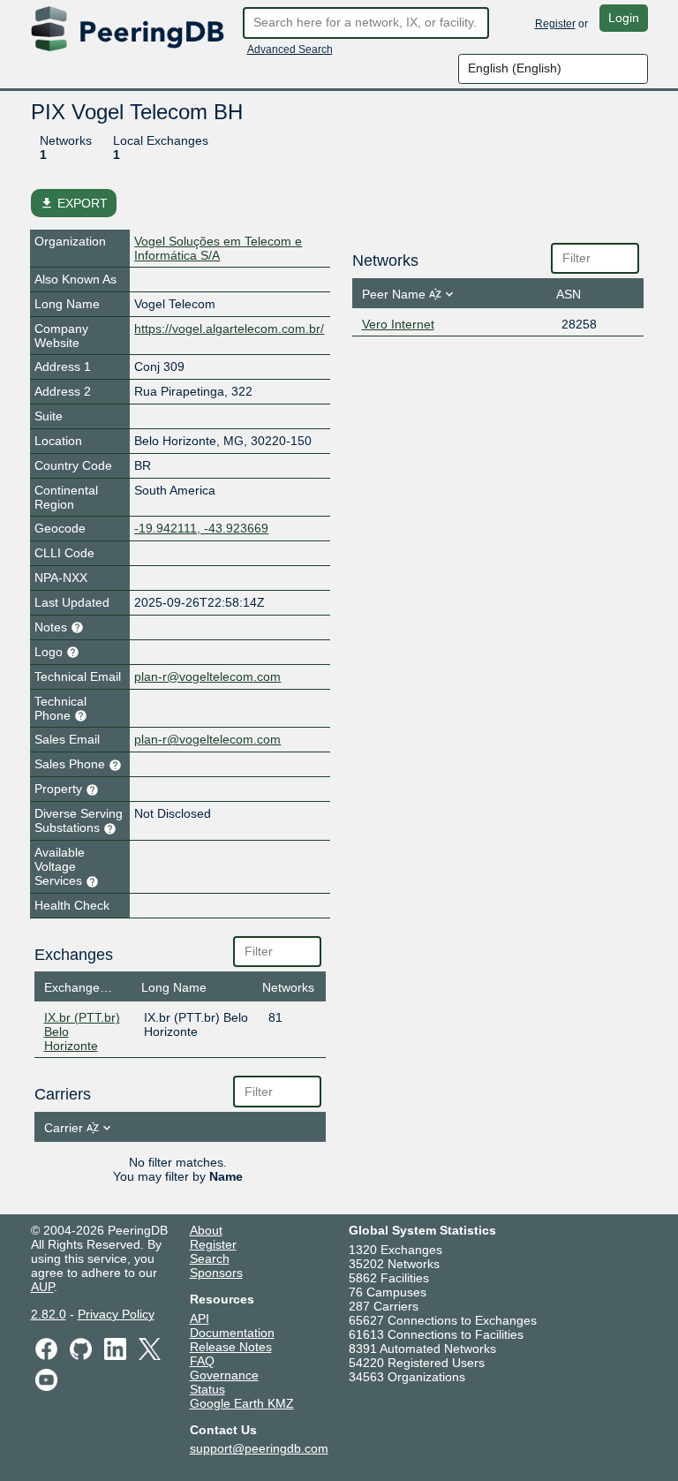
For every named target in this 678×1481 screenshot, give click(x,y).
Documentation (232, 1333)
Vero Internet (398, 324)
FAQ (202, 1361)
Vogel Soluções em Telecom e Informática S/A (218, 248)
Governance (224, 1375)
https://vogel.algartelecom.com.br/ (229, 328)
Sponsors (216, 1273)
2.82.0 (48, 1314)
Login (623, 18)
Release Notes (231, 1347)
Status (207, 1389)
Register (555, 24)
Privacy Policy (116, 1314)
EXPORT (74, 203)
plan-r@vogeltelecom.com (207, 676)
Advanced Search (290, 49)
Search (210, 1258)
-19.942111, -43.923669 (201, 528)
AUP (42, 1287)
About (206, 1230)
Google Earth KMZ (242, 1403)
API (199, 1318)
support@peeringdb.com (259, 1448)
